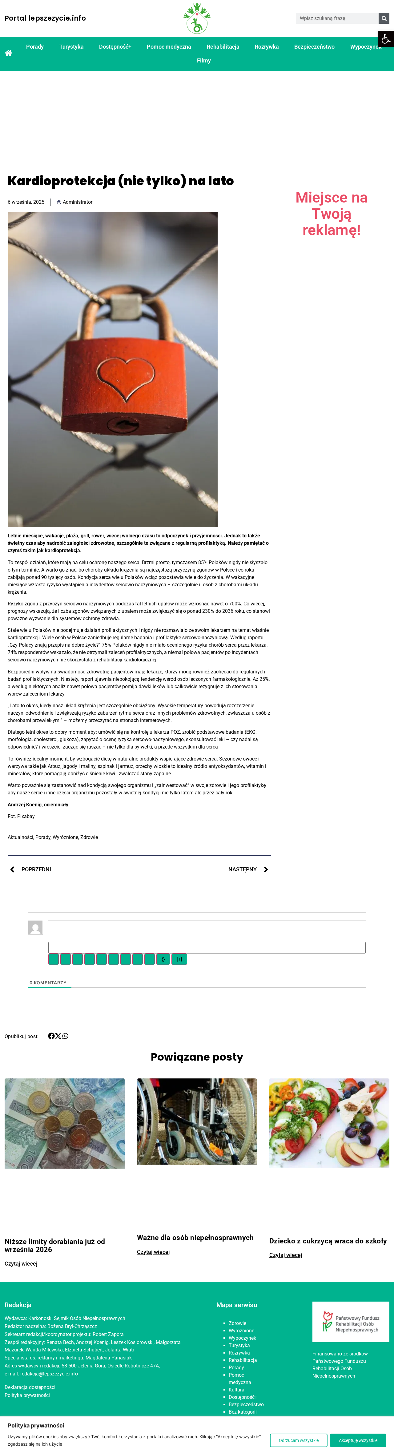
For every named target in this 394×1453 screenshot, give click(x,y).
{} (163, 959)
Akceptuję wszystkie (358, 1440)
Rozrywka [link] (267, 47)
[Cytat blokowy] (125, 959)
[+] (179, 959)
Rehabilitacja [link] (223, 47)
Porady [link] (35, 47)
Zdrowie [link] (89, 837)
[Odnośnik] (149, 959)
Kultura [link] (236, 1390)
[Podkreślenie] (77, 959)
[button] (51, 1036)
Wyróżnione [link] (65, 837)
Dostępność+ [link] (115, 47)
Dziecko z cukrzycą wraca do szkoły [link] (328, 1241)
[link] (386, 39)
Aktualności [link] (20, 837)
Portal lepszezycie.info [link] (45, 18)
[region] (197, 1434)
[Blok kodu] (137, 959)
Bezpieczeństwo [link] (314, 47)
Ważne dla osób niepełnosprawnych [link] (195, 1238)
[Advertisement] (197, 117)
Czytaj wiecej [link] (21, 1264)
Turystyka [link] (71, 47)
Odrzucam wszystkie (299, 1440)
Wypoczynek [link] (366, 47)
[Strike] (89, 959)
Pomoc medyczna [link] (169, 47)
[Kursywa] (65, 959)
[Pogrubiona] (53, 959)
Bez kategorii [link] (243, 1412)
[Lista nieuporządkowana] (113, 959)
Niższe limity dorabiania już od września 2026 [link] (55, 1246)
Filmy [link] (204, 61)
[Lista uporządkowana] (101, 959)
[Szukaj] (384, 18)
